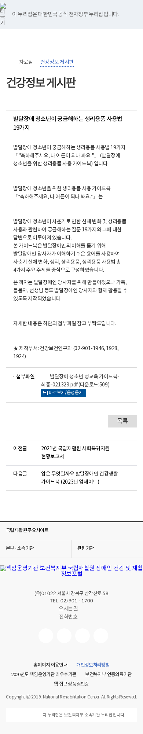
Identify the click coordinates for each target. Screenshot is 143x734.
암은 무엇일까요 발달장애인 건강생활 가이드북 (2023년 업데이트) (79, 478)
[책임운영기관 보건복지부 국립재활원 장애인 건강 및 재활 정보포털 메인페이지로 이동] (71, 574)
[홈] (9, 62)
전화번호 (68, 617)
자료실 (26, 62)
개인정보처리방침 (93, 665)
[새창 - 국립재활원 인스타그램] (82, 635)
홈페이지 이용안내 (50, 665)
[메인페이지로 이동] (71, 41)
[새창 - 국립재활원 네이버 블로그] (64, 635)
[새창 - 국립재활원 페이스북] (101, 635)
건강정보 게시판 (57, 62)
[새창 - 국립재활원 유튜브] (45, 635)
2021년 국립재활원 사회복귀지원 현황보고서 (75, 453)
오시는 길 (68, 609)
